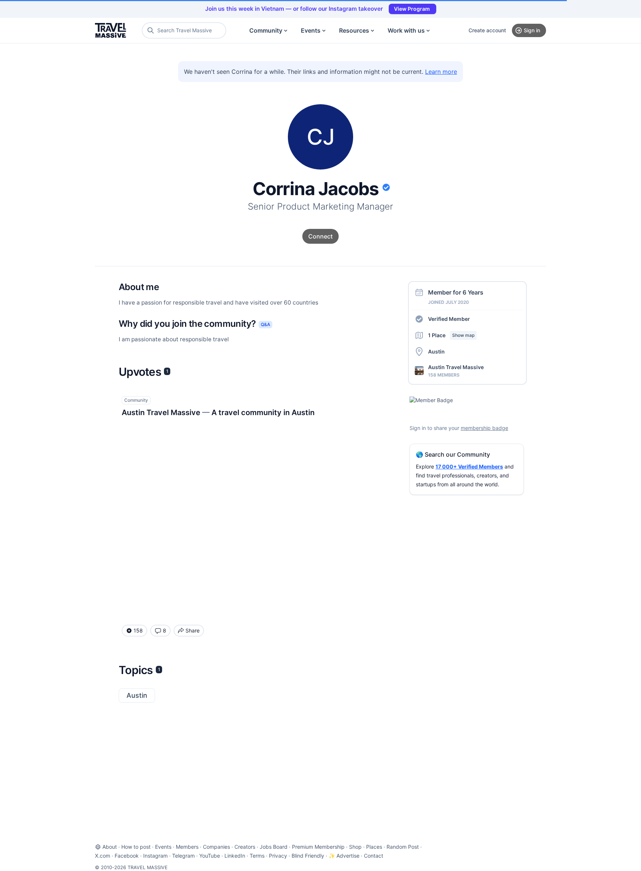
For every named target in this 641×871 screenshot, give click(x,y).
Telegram (183, 855)
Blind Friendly (308, 855)
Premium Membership (318, 847)
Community (265, 30)
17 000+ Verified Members (469, 466)
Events (310, 30)
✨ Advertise (344, 855)
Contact (373, 855)
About (109, 847)
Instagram (155, 855)
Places (374, 847)
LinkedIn (234, 855)
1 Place (451, 335)
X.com (102, 855)
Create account (487, 30)
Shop (355, 847)
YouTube (209, 855)
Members (187, 847)
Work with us (406, 30)
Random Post (403, 847)
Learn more (441, 71)
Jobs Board (273, 847)
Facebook (127, 855)
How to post (136, 847)
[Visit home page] (110, 30)
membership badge (484, 428)
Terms (257, 855)
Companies (216, 847)
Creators (244, 847)
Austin (136, 695)
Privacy (278, 855)
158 (138, 630)
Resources (354, 30)
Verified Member (449, 319)
